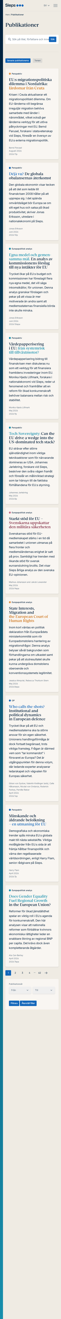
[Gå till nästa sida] (46, 973)
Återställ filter (28, 1003)
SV (45, 5)
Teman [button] (37, 60)
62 (39, 972)
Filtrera (14, 1003)
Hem (7, 14)
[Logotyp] (14, 5)
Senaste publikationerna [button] (18, 60)
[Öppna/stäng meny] (55, 5)
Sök (53, 39)
